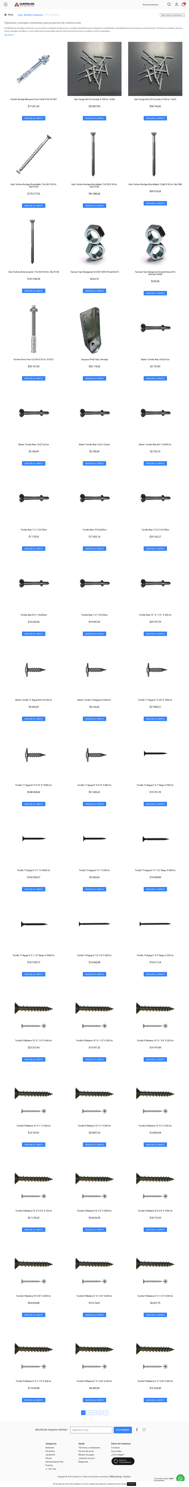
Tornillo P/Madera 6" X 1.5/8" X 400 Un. (155, 1381)
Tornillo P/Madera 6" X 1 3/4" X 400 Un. (94, 1296)
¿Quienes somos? (86, 1458)
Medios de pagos (86, 1455)
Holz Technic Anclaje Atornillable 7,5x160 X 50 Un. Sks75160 (34, 185)
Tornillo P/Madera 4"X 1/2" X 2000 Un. (94, 1211)
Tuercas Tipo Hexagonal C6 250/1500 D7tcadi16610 (94, 272)
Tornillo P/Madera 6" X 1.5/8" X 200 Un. (94, 1381)
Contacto (115, 1448)
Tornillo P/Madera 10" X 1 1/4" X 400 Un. (33, 1040)
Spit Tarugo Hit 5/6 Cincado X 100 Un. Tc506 (94, 99)
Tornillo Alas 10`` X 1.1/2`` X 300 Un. (155, 615)
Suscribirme (122, 1430)
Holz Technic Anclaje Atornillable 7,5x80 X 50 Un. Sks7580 (155, 184)
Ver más (52, 1469)
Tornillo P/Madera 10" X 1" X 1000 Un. (33, 1126)
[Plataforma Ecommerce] (115, 1477)
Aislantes (49, 1448)
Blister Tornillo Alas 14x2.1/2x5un (94, 444)
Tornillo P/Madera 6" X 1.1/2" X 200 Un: (155, 1296)
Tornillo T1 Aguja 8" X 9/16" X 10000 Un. (33, 785)
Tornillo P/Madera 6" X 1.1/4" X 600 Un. (34, 1381)
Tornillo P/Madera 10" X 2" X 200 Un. (155, 1126)
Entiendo (131, 1484)
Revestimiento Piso (54, 1462)
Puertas (49, 1465)
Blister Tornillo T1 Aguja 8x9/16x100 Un (33, 700)
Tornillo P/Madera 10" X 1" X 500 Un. (94, 1126)
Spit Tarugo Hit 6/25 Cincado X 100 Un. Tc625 (155, 99)
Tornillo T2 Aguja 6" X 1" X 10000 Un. (33, 870)
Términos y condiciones (89, 1448)
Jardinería (50, 1455)
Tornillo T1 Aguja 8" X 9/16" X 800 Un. (94, 785)
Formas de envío (86, 1451)
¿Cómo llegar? (117, 1455)
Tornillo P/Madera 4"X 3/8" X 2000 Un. (33, 1296)
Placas (48, 1458)
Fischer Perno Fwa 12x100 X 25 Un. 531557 (34, 359)
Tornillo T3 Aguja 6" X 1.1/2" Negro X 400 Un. (155, 870)
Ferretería (50, 1451)
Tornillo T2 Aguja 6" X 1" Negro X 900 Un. (155, 785)
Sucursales (116, 1451)
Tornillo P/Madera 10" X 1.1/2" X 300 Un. (94, 1040)
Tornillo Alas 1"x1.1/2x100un (33, 530)
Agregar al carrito (33, 118)
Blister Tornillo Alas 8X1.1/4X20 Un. (155, 444)
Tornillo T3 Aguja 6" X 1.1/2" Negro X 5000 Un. (34, 955)
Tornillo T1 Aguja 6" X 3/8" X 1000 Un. (155, 700)
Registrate (83, 1462)
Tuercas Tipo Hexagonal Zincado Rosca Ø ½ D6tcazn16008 (155, 273)
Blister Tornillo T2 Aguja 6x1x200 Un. (94, 700)
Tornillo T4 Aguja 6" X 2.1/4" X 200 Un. (94, 955)
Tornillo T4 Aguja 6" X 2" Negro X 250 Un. (155, 955)
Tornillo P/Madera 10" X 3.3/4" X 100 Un (33, 1211)
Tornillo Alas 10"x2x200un (94, 530)
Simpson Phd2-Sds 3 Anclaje (94, 359)
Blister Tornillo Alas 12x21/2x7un (33, 444)
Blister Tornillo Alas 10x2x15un (155, 359)
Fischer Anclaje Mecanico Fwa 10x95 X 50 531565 (34, 99)
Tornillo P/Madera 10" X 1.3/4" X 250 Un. (155, 1040)
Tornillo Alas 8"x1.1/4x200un (33, 615)
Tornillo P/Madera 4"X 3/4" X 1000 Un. (155, 1211)
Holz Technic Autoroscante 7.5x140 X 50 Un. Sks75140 (33, 272)
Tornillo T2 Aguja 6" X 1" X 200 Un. (94, 870)
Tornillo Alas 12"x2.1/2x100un (155, 530)
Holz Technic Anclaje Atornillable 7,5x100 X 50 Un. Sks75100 (94, 185)
